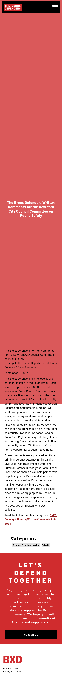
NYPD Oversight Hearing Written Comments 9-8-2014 (31, 519)
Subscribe (31, 634)
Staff (46, 545)
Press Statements (25, 545)
